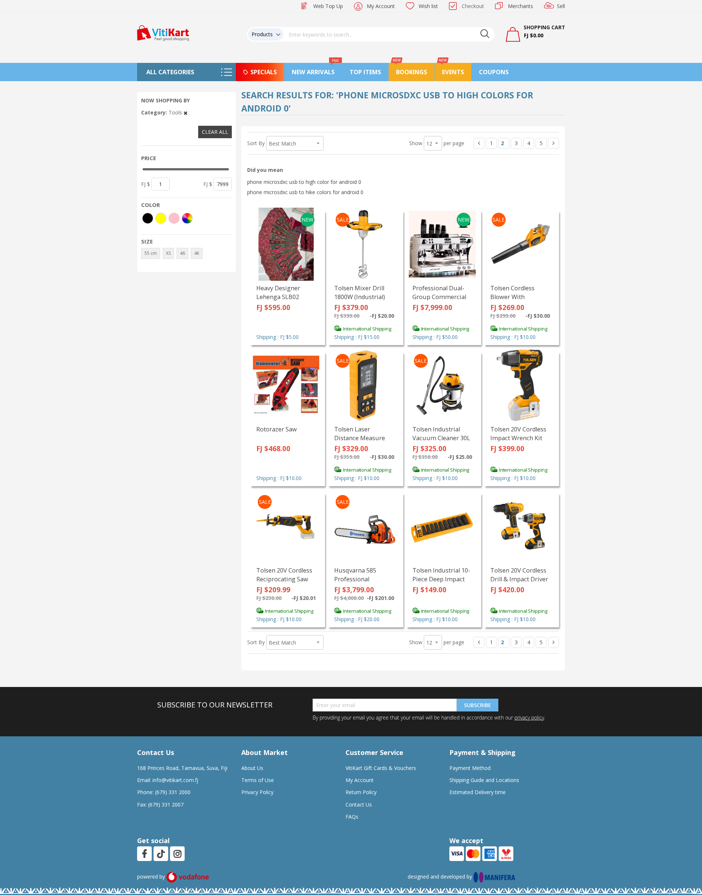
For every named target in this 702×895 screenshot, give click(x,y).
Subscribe (477, 705)
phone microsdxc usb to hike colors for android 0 (305, 192)
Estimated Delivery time (477, 792)
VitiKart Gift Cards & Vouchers (381, 767)
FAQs (352, 816)
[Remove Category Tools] (186, 112)
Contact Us (359, 804)
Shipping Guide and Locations (484, 780)
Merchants (520, 6)
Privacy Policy (257, 792)
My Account (381, 6)
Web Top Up (328, 6)
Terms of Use (257, 780)
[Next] (553, 143)
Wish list (428, 6)
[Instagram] (177, 853)
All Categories (170, 72)
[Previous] (479, 143)
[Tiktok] (160, 853)
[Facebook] (144, 853)
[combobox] (389, 34)
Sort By (256, 143)
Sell (561, 6)
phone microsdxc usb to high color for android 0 (304, 181)
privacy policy (529, 717)
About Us (252, 767)
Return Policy (361, 792)
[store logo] (163, 32)
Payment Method (470, 767)
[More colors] (187, 218)
